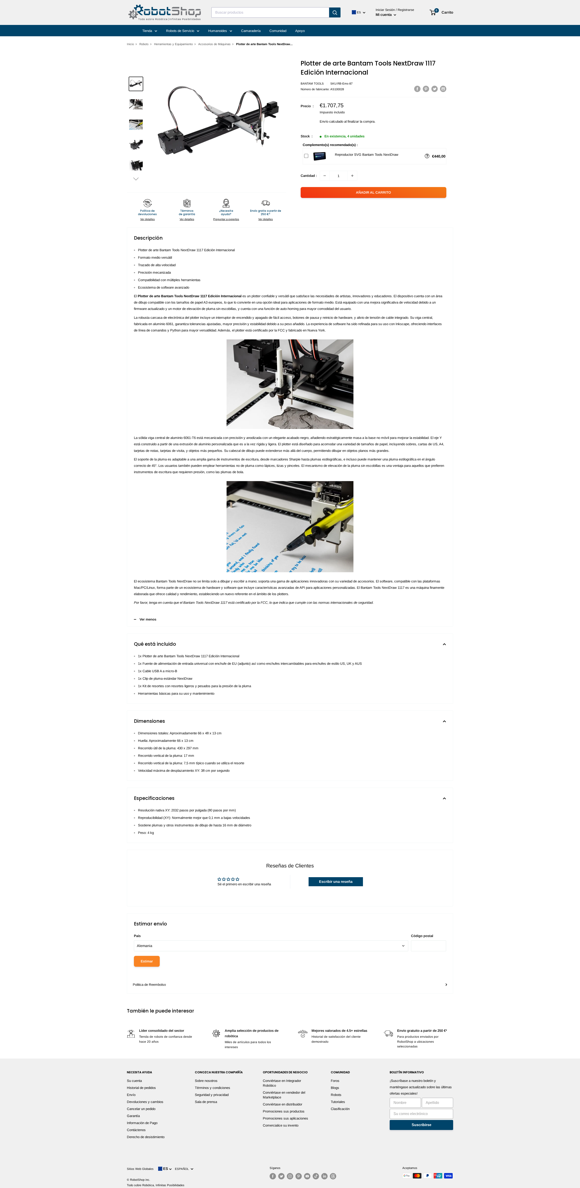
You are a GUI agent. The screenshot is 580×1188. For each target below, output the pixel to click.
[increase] (352, 175)
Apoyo (300, 31)
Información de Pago (142, 1123)
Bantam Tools (312, 83)
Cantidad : (309, 176)
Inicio (130, 44)
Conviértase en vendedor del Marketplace (284, 1095)
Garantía (133, 1116)
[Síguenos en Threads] (333, 1176)
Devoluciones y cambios (145, 1102)
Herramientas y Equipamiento (173, 44)
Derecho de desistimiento (145, 1137)
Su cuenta (134, 1081)
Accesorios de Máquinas (214, 44)
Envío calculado (331, 121)
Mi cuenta (384, 15)
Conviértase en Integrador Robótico (282, 1083)
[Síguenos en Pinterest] (298, 1176)
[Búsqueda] (335, 12)
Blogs (335, 1088)
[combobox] (270, 12)
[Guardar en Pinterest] (426, 88)
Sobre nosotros (206, 1081)
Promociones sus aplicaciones (285, 1118)
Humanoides (218, 31)
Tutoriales (338, 1102)
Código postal (422, 936)
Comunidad (277, 31)
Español (183, 1169)
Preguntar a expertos (226, 219)
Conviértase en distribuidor (282, 1104)
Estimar (147, 961)
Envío (131, 1095)
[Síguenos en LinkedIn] (324, 1176)
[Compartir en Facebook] (417, 88)
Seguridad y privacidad (212, 1095)
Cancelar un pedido (141, 1109)
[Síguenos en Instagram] (290, 1176)
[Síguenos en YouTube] (307, 1176)
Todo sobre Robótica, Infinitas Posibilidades (155, 1185)
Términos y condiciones (212, 1088)
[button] (136, 179)
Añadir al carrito (373, 192)
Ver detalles (147, 219)
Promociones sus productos (283, 1111)
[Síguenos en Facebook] (273, 1176)
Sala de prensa (206, 1102)
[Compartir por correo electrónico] (443, 88)
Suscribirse (421, 1125)
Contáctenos (136, 1130)
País (137, 936)
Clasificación (340, 1109)
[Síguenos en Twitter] (281, 1176)
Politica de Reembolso (149, 984)
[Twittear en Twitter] (434, 88)
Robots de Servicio (180, 31)
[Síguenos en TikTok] (316, 1176)
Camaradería (251, 31)
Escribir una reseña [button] (336, 882)
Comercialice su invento (280, 1125)
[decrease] (324, 175)
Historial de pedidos (141, 1088)
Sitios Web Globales (140, 1169)
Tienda (147, 31)
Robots (144, 44)
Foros (335, 1081)
